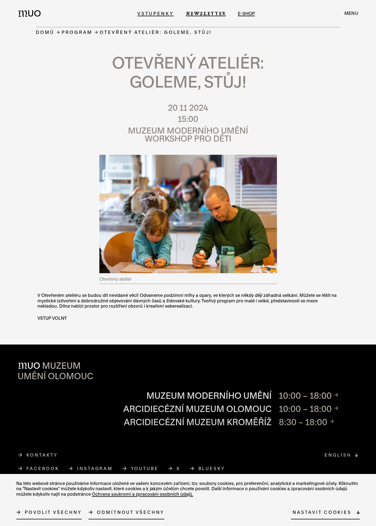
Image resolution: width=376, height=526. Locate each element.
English (338, 454)
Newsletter (206, 13)
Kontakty (42, 454)
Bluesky (211, 468)
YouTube (145, 468)
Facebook (42, 468)
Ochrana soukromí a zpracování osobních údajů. (142, 494)
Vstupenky (155, 13)
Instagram (95, 468)
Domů (45, 32)
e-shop (246, 13)
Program (77, 32)
